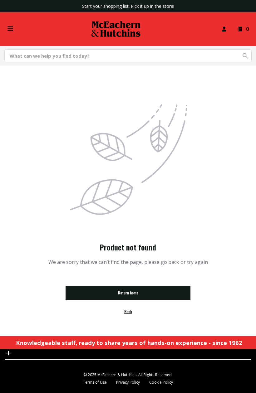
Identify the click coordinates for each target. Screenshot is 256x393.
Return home (128, 292)
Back (128, 311)
